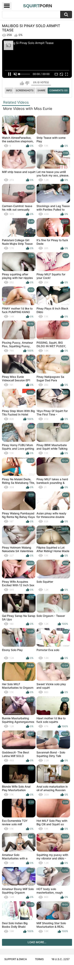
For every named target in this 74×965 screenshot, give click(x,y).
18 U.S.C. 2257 (61, 959)
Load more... (37, 942)
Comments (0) (58, 90)
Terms (39, 959)
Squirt (37, 5)
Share (41, 90)
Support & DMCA (15, 959)
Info (9, 90)
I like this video (22, 83)
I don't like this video (27, 83)
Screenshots (25, 90)
